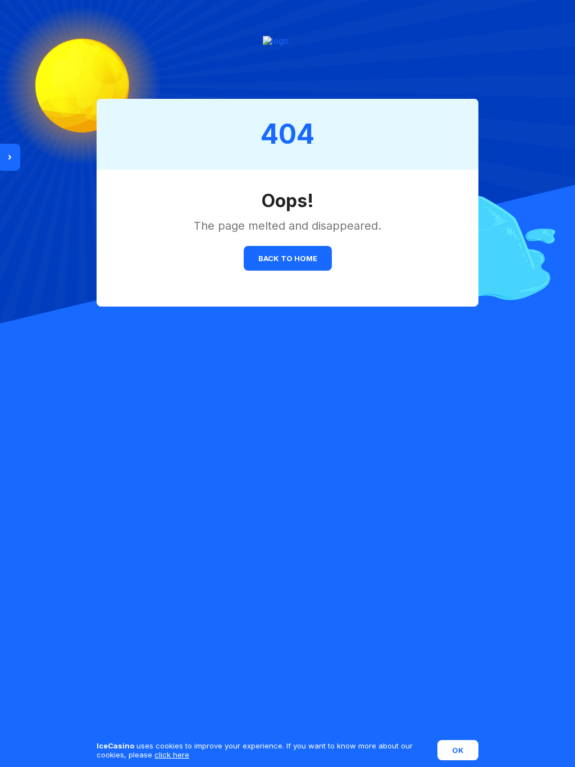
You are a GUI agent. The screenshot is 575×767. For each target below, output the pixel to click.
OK (458, 750)
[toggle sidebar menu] (10, 157)
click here (171, 754)
